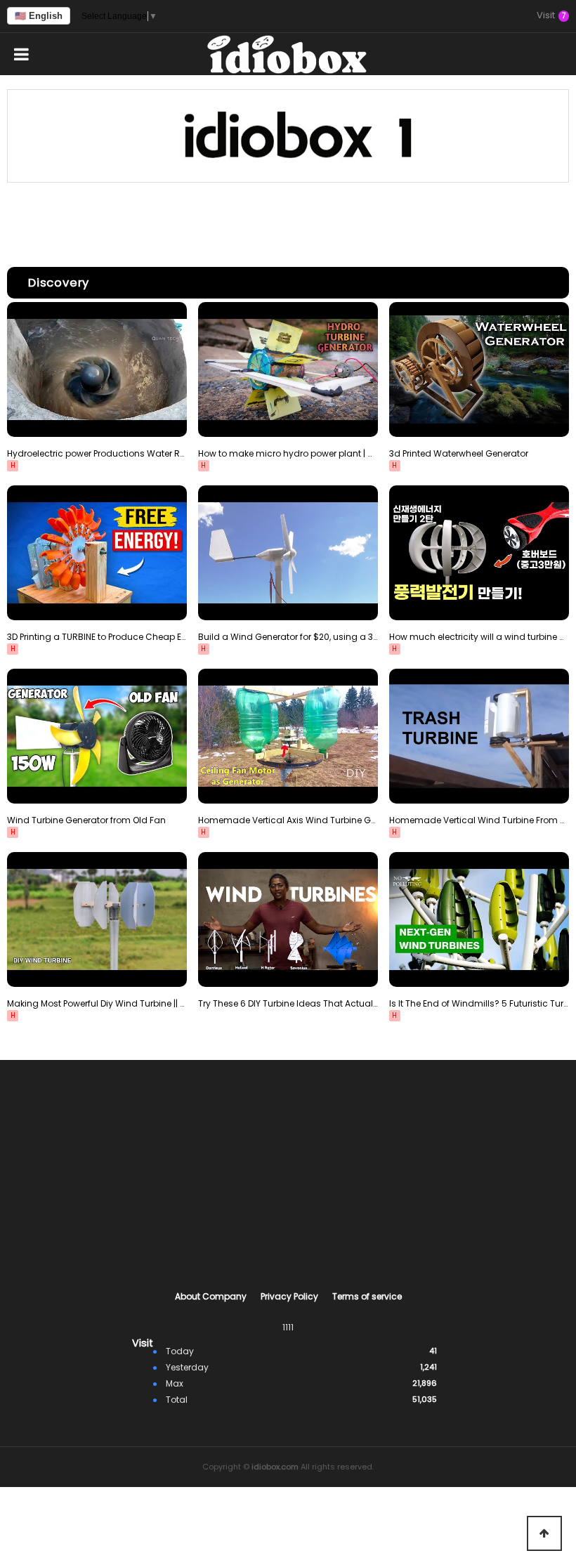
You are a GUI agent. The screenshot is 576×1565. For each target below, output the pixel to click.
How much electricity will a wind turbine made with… (479, 637)
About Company (211, 1296)
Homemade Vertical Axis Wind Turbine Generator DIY (288, 820)
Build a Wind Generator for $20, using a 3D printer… (288, 637)
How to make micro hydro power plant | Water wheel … (288, 453)
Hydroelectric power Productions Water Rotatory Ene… (97, 453)
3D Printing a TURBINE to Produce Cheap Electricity (97, 637)
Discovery (58, 283)
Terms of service (367, 1296)
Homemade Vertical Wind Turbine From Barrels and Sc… (479, 820)
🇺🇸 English (39, 16)
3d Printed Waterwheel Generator (458, 453)
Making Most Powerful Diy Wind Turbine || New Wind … (97, 1003)
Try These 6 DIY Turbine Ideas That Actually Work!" (288, 1003)
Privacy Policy (289, 1296)
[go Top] (544, 1533)
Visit (551, 16)
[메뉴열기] (21, 54)
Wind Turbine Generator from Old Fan (86, 820)
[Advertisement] (288, 221)
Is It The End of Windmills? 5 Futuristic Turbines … (479, 1003)
